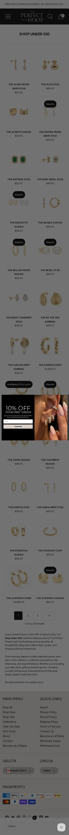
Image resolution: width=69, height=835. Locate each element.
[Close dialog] (65, 397)
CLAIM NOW (18, 426)
